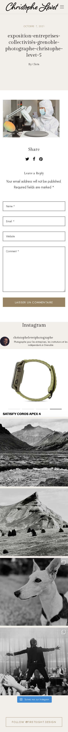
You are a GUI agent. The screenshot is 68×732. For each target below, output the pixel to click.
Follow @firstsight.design (34, 722)
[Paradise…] (34, 452)
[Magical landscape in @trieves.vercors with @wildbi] (34, 522)
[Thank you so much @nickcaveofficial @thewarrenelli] (34, 661)
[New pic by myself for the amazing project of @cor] (34, 383)
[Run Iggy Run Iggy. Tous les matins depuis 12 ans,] (34, 592)
